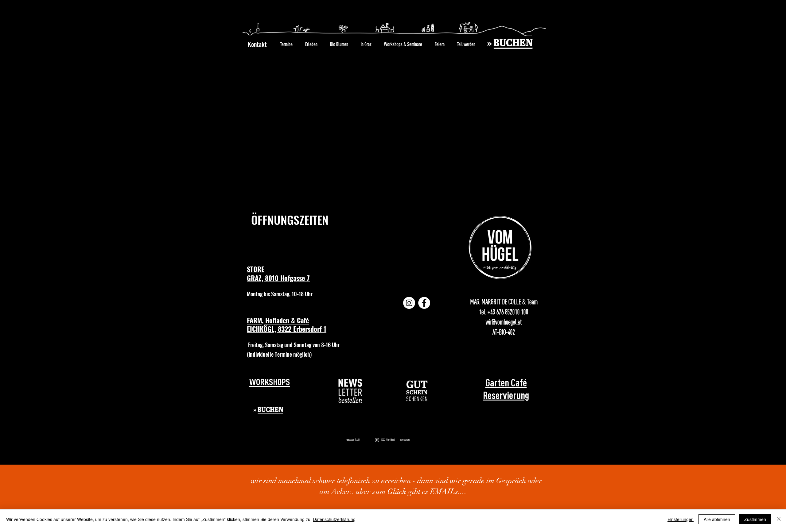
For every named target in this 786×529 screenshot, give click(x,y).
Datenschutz (405, 440)
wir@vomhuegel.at (504, 322)
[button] (350, 390)
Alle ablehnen (717, 519)
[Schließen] (778, 519)
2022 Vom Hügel (388, 439)
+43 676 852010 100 (508, 312)
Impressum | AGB (353, 439)
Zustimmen (755, 519)
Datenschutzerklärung (334, 519)
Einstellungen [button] (680, 519)
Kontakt (257, 44)
